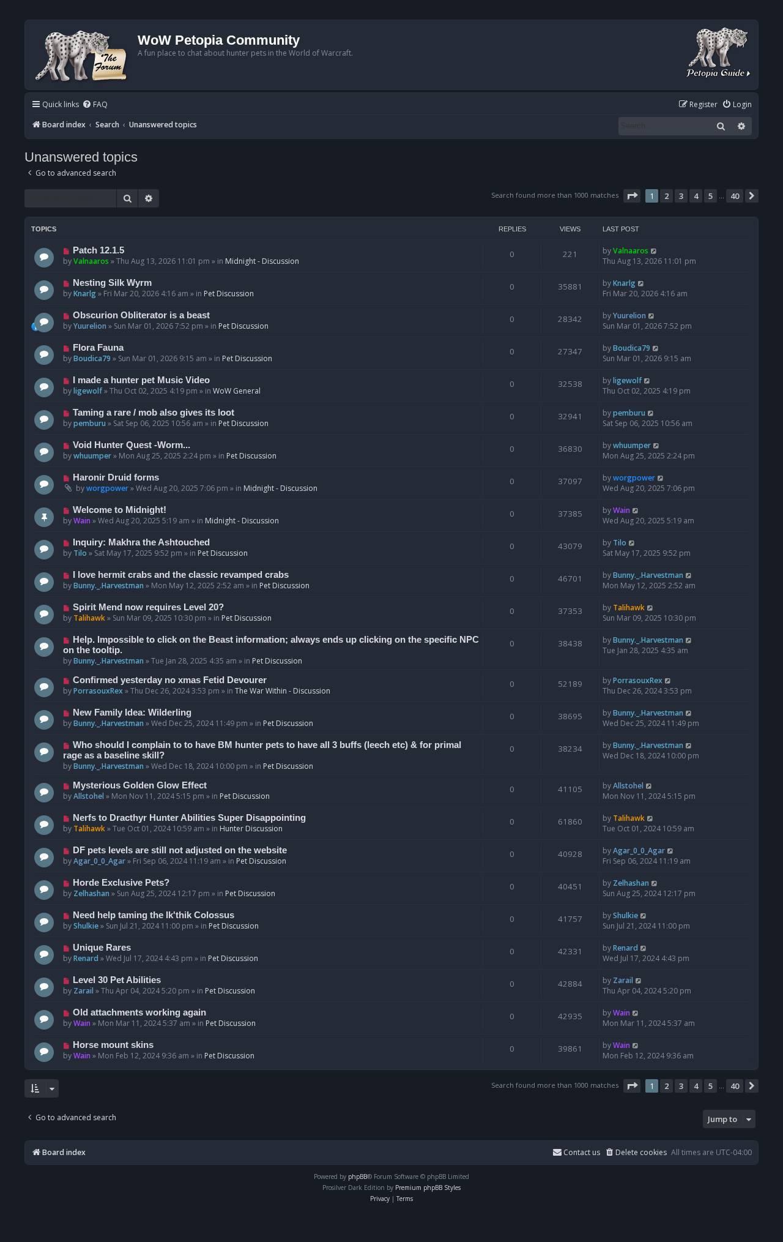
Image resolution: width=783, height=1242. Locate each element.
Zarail (83, 991)
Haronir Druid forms (116, 477)
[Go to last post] (654, 250)
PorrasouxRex (98, 691)
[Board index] (83, 54)
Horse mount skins (113, 1045)
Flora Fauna (98, 348)
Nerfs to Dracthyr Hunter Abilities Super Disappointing (189, 818)
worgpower (107, 488)
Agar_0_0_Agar (99, 861)
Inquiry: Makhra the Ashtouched (141, 542)
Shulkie (85, 926)
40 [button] (734, 195)
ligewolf (87, 391)
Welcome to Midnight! (119, 510)
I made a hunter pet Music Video (141, 380)
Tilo (80, 553)
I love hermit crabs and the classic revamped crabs (181, 575)
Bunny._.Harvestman (108, 585)
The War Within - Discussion (282, 691)
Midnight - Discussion (262, 261)
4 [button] (696, 195)
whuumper (92, 456)
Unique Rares (102, 947)
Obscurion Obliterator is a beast (141, 315)
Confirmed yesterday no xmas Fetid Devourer (170, 680)
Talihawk (89, 618)
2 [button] (666, 195)
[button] (631, 196)
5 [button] (710, 195)
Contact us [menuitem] (581, 1152)
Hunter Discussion (251, 828)
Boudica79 (92, 358)
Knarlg (84, 293)
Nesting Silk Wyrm (112, 283)
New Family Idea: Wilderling (132, 712)
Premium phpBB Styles (428, 1187)
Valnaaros (91, 261)
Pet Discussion (229, 293)
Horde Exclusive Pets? (121, 883)
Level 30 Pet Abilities (117, 980)
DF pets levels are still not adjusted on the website (180, 850)
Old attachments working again (139, 1012)
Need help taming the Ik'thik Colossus (153, 915)
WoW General (237, 391)
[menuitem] (95, 105)
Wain (82, 520)
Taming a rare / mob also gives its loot (153, 412)
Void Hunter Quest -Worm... (131, 445)
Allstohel (88, 796)
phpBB (357, 1176)
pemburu (89, 423)
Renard (85, 958)
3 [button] (681, 195)
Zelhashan (91, 893)
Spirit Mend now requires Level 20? (148, 607)
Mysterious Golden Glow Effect (140, 785)
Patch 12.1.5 (98, 250)
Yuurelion (89, 326)
